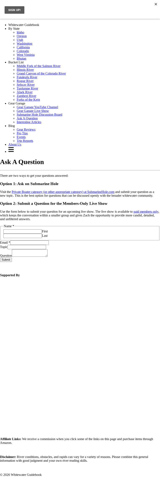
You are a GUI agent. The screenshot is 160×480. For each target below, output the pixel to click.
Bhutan (21, 58)
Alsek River (24, 92)
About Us (14, 144)
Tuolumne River (27, 88)
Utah (20, 40)
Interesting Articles (29, 122)
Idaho (20, 32)
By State (14, 28)
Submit (6, 259)
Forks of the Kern (28, 99)
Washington (24, 43)
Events (21, 137)
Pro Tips (22, 133)
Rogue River (25, 81)
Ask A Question (27, 118)
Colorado (23, 51)
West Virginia (26, 54)
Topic (4, 247)
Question (6, 255)
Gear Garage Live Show (33, 111)
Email (5, 242)
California (23, 47)
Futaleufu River (27, 77)
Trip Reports (25, 140)
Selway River (26, 84)
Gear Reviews (26, 129)
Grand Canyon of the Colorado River (41, 73)
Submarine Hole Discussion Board (39, 114)
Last (45, 235)
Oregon (22, 36)
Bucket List (16, 62)
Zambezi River (26, 96)
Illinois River (25, 69)
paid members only (146, 211)
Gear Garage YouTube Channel (37, 107)
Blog (11, 126)
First (45, 231)
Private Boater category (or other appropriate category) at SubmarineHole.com (63, 192)
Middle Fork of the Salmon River (38, 66)
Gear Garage (16, 103)
